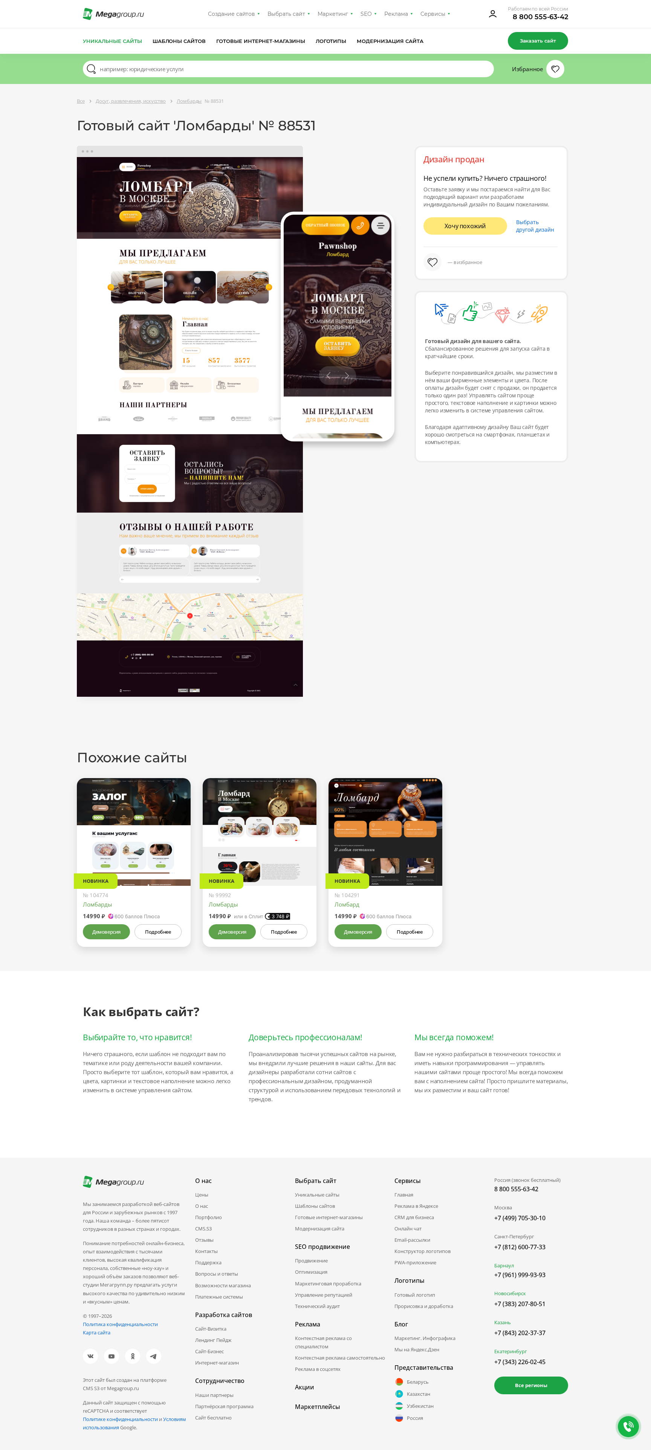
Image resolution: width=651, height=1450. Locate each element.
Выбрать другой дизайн (535, 225)
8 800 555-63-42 (540, 17)
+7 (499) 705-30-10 (520, 1218)
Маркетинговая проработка (328, 1283)
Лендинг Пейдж (213, 1340)
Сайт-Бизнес (209, 1351)
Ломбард (347, 904)
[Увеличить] (176, 854)
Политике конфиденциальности (120, 1419)
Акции (304, 1387)
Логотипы (331, 41)
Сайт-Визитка (210, 1328)
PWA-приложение (415, 1262)
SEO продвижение (322, 1246)
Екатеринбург (510, 1351)
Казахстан (418, 1393)
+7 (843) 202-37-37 (520, 1333)
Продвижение (311, 1260)
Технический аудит (317, 1306)
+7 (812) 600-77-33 (520, 1247)
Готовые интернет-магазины (260, 41)
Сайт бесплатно (213, 1417)
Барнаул (504, 1265)
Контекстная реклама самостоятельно (340, 1357)
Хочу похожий (465, 226)
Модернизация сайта (390, 41)
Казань (502, 1322)
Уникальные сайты (112, 41)
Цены (201, 1194)
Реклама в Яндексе (416, 1206)
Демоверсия (106, 931)
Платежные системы (219, 1296)
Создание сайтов (231, 14)
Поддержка (208, 1262)
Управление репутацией (323, 1294)
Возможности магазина (223, 1285)
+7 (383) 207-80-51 (520, 1304)
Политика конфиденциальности (120, 1324)
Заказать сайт (538, 41)
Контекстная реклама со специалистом (323, 1342)
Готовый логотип (414, 1294)
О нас (201, 1206)
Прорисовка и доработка (423, 1306)
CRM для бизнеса (414, 1217)
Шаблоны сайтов (179, 41)
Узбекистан (420, 1406)
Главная (403, 1194)
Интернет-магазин (217, 1362)
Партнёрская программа (224, 1406)
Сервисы (433, 14)
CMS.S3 (203, 1228)
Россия (415, 1418)
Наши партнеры (214, 1395)
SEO (366, 14)
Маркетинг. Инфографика (424, 1338)
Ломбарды (97, 904)
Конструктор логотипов (422, 1251)
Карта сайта (96, 1332)
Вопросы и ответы (216, 1273)
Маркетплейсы (317, 1407)
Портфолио (208, 1217)
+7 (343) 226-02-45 (520, 1362)
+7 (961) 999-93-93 (520, 1275)
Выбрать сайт (286, 14)
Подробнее (158, 931)
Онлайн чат (408, 1228)
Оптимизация (311, 1271)
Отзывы (204, 1239)
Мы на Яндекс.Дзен (416, 1349)
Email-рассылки (412, 1239)
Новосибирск (510, 1293)
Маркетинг (333, 14)
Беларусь (418, 1381)
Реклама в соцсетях (318, 1369)
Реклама (396, 14)
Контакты (206, 1251)
